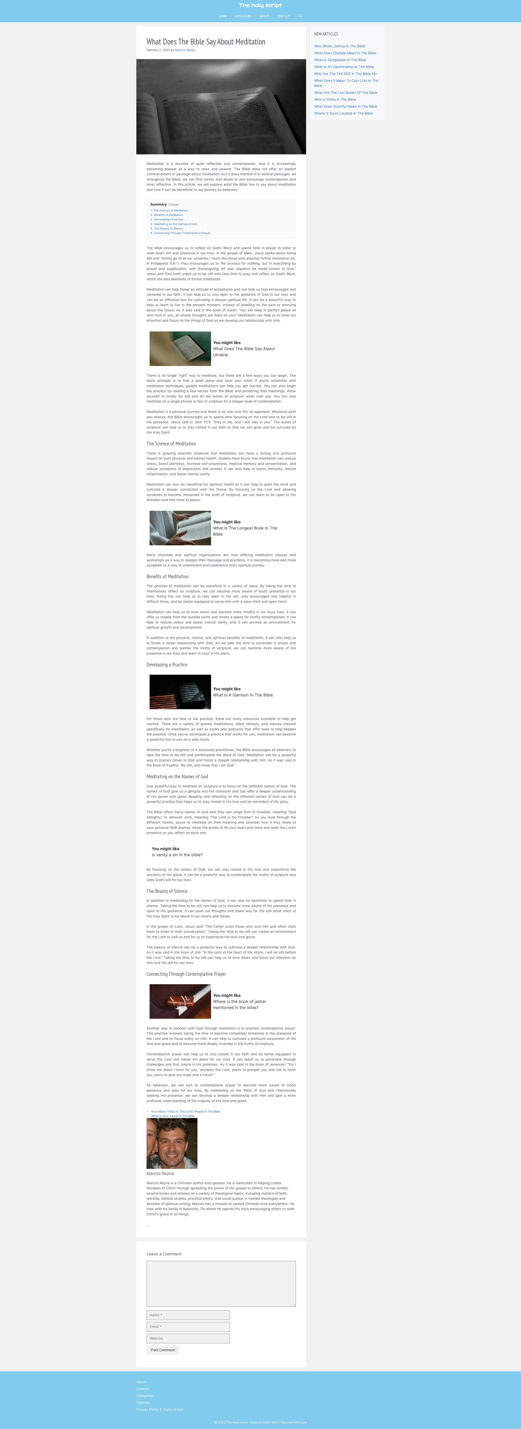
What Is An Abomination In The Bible (344, 67)
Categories (243, 16)
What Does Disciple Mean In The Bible (345, 53)
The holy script (260, 5)
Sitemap (143, 1403)
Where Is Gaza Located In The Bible (343, 113)
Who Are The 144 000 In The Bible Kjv (345, 74)
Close (173, 204)
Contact (283, 16)
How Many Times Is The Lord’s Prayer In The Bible (185, 1111)
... (148, 1224)
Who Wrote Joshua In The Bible (339, 46)
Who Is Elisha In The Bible (335, 99)
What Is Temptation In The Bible (340, 60)
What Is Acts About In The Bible (173, 1116)
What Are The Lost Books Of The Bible (345, 93)
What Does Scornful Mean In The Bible (345, 106)
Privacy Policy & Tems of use (159, 1409)
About (264, 16)
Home (223, 16)
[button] (300, 16)
